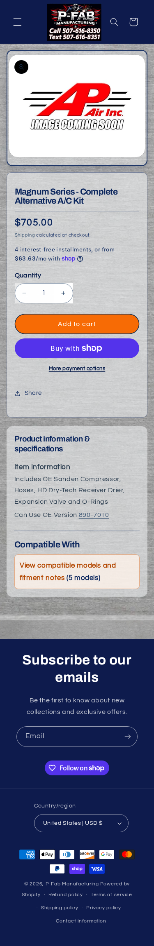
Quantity (28, 275)
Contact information (81, 921)
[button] (17, 21)
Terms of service (111, 894)
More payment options (77, 368)
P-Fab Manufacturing (72, 884)
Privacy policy (103, 908)
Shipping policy (59, 908)
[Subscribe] (127, 736)
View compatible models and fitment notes (68, 572)
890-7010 (94, 515)
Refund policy (65, 894)
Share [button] (33, 393)
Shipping (25, 235)
